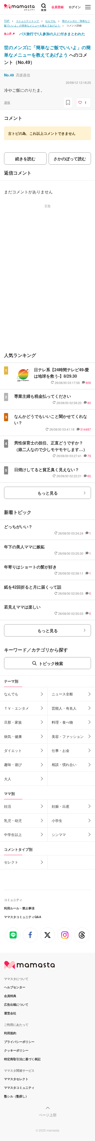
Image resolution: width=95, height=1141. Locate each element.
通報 (7, 102)
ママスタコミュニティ (19, 1087)
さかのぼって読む (69, 159)
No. (9, 74)
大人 (7, 778)
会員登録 (57, 7)
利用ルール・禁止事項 (19, 908)
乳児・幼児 (13, 820)
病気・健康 (13, 736)
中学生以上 (13, 834)
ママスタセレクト (16, 1078)
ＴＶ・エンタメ (16, 708)
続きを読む (25, 159)
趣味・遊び (13, 764)
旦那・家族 (13, 722)
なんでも (11, 693)
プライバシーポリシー (19, 1041)
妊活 (7, 806)
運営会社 (10, 1013)
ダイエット (13, 750)
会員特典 (10, 995)
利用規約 (10, 1032)
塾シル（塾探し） (16, 1096)
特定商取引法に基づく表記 (22, 1058)
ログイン (75, 7)
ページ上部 (47, 1114)
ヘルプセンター (14, 987)
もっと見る (47, 493)
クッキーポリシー (16, 1050)
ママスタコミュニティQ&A (22, 916)
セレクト (11, 862)
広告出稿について (16, 1004)
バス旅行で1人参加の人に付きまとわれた (52, 33)
